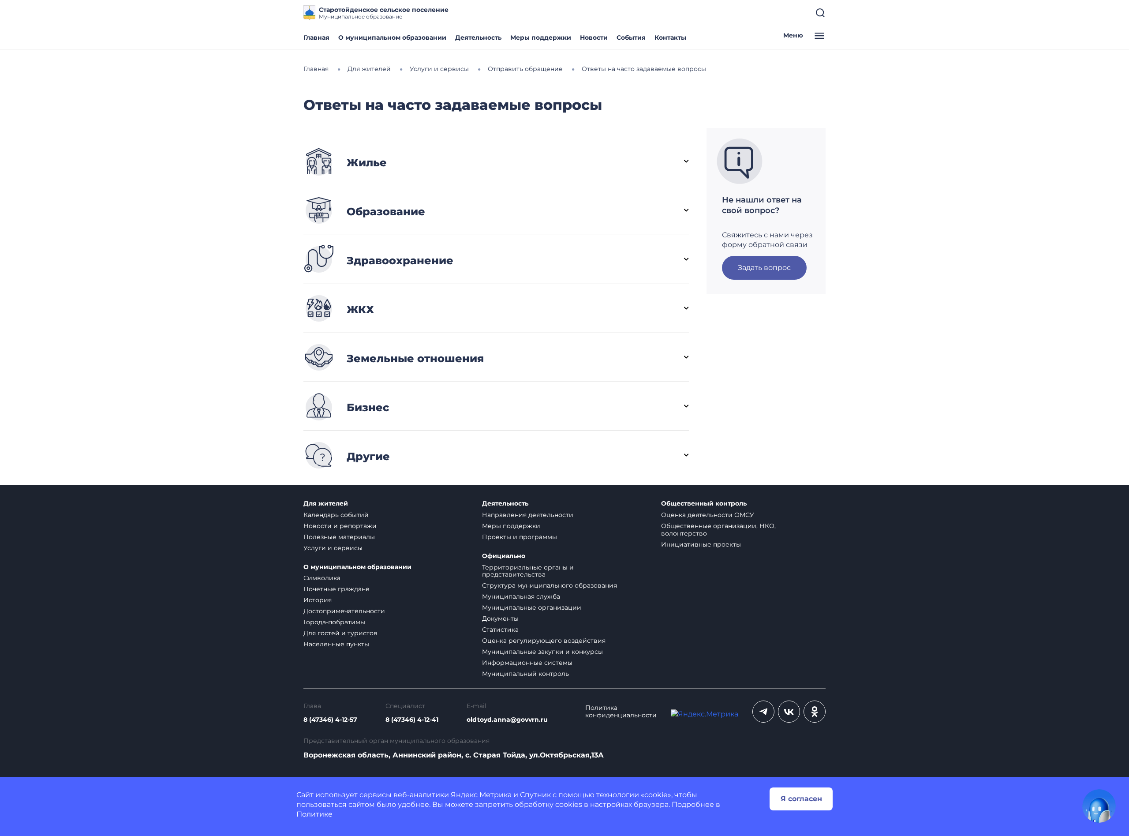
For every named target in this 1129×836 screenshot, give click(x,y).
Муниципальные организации (531, 607)
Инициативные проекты (701, 544)
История (317, 600)
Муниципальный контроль (525, 674)
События (631, 37)
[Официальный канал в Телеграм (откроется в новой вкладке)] (763, 712)
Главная (316, 37)
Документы (500, 618)
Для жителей (325, 503)
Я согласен (801, 799)
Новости (594, 37)
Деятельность (478, 37)
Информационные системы (527, 663)
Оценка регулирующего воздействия (544, 641)
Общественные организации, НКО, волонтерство (718, 529)
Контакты (670, 37)
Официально (503, 556)
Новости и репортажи (340, 526)
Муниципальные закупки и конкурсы (542, 652)
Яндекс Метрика (481, 795)
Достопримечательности (344, 611)
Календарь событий (336, 515)
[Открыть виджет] (1099, 806)
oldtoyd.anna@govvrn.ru (507, 720)
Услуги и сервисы (333, 548)
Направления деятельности (527, 515)
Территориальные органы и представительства (528, 571)
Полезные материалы (339, 537)
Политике (314, 814)
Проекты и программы (519, 537)
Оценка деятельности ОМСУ (707, 515)
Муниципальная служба (521, 596)
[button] (496, 161)
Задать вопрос (764, 267)
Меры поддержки (540, 37)
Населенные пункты (336, 644)
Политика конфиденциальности (621, 711)
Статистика (500, 630)
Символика (321, 578)
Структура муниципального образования (549, 585)
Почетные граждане (336, 589)
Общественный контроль (704, 503)
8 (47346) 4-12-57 (330, 720)
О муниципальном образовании (392, 37)
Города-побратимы (334, 622)
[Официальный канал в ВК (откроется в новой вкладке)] (789, 712)
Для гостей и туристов (340, 633)
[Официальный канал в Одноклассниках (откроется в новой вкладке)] (815, 712)
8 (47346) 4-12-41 (411, 720)
